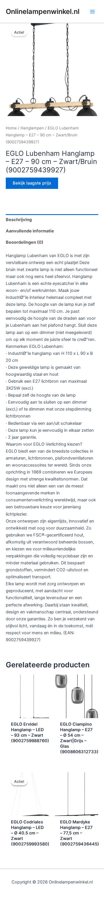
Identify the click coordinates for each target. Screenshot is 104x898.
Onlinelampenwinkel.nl (42, 11)
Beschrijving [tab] (19, 219)
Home (11, 128)
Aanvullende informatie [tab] (30, 231)
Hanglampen (32, 128)
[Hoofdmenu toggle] (92, 11)
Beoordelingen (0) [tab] (24, 242)
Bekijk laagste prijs (32, 183)
